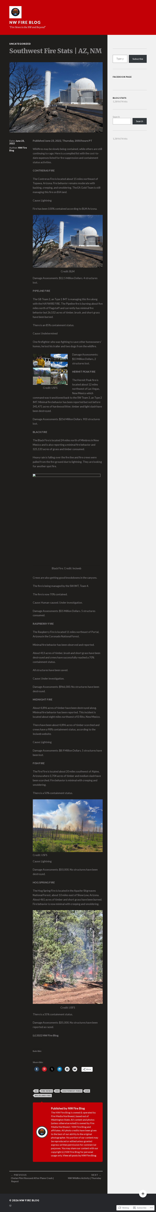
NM (57, 1091)
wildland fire (43, 1095)
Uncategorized (20, 43)
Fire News (46, 1091)
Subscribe (138, 58)
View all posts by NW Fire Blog (79, 1155)
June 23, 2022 (16, 142)
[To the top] (143, 1193)
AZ (36, 1091)
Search (116, 116)
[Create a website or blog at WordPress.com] (10, 1206)
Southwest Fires (72, 1091)
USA (87, 1091)
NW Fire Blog (25, 22)
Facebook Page (122, 77)
